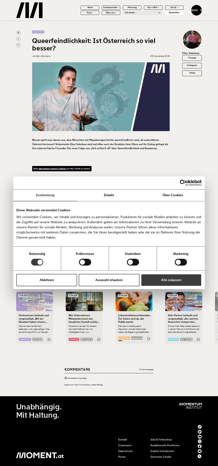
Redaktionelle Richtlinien (165, 445)
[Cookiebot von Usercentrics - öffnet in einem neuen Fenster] (183, 183)
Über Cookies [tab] (173, 195)
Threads (192, 58)
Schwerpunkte (110, 7)
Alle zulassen (171, 280)
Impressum (125, 445)
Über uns (110, 12)
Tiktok (192, 73)
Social (173, 7)
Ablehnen (47, 280)
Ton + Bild (152, 7)
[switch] (85, 262)
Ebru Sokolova (190, 53)
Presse (122, 457)
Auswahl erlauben (109, 280)
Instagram (192, 65)
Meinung (132, 7)
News (90, 7)
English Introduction (162, 451)
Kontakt (122, 439)
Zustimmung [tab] (45, 195)
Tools (89, 12)
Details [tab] (109, 195)
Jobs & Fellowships (161, 439)
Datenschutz (125, 451)
